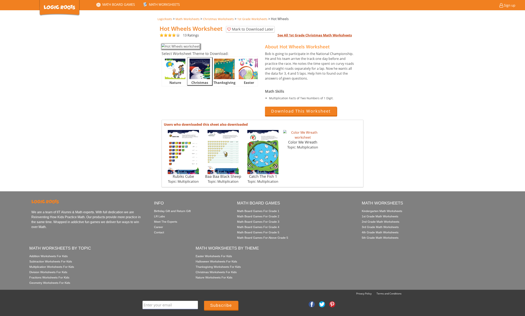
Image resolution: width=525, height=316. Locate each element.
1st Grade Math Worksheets (380, 216)
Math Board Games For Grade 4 (258, 227)
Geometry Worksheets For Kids (49, 282)
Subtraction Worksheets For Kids (50, 261)
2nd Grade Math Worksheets (380, 221)
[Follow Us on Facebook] (312, 304)
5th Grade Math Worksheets (380, 237)
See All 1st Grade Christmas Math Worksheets (314, 35)
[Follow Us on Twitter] (322, 304)
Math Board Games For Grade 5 (258, 232)
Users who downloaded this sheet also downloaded (206, 124)
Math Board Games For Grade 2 (258, 216)
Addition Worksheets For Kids (48, 256)
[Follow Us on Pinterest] (332, 304)
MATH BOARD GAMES (118, 4)
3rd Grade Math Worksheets (380, 227)
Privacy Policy (364, 293)
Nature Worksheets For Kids (214, 277)
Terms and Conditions (389, 293)
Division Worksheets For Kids (48, 272)
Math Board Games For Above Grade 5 (262, 237)
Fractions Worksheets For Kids (49, 277)
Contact (159, 232)
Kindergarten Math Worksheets (382, 211)
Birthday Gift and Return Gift (172, 211)
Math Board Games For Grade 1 (258, 211)
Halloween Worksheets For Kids (216, 261)
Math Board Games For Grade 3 (258, 221)
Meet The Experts (165, 221)
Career (158, 227)
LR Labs (159, 216)
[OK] (162, 35)
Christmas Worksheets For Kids (216, 272)
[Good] (164, 35)
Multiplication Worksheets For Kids (51, 266)
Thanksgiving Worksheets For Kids (218, 266)
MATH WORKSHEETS (164, 4)
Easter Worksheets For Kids (214, 256)
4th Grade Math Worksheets (380, 232)
